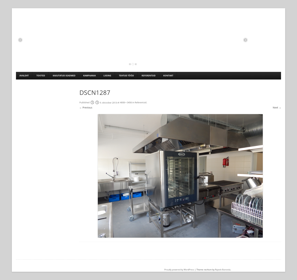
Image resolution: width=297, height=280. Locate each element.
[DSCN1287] (180, 176)
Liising (107, 75)
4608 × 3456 (126, 102)
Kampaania (89, 75)
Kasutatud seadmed (64, 75)
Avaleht (24, 75)
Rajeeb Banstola (222, 269)
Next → (277, 107)
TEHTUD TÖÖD (126, 75)
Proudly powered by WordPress (179, 269)
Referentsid (149, 75)
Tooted (40, 75)
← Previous (85, 107)
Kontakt (168, 75)
